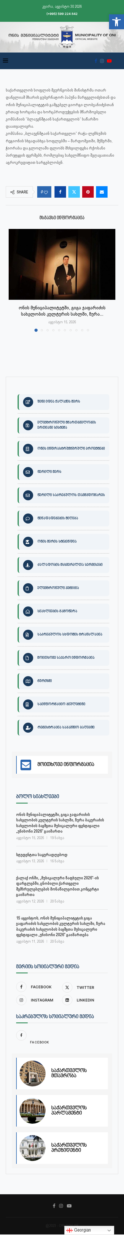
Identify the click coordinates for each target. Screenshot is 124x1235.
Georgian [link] (82, 1230)
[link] (116, 21)
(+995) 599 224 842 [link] (62, 14)
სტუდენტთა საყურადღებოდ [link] (41, 854)
